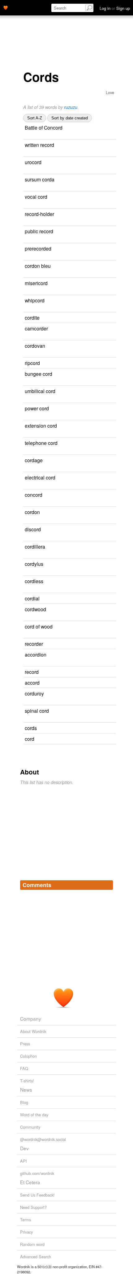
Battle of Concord (43, 127)
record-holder (39, 213)
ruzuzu (70, 107)
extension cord (41, 425)
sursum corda (39, 179)
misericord (36, 283)
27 (110, 283)
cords (31, 727)
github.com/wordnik (37, 1173)
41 (109, 512)
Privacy (26, 1232)
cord (29, 738)
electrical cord (40, 477)
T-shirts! (27, 1081)
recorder (34, 643)
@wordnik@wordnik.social (43, 1139)
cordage (34, 460)
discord (33, 529)
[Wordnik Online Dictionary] (5, 7)
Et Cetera (30, 1182)
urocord (33, 162)
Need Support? (33, 1207)
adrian (76, 283)
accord (32, 682)
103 (103, 599)
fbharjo (84, 145)
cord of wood (39, 626)
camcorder (36, 328)
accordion (35, 654)
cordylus (34, 563)
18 (106, 644)
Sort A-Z (34, 118)
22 (112, 460)
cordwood (35, 609)
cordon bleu (38, 265)
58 (111, 495)
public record (39, 231)
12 (112, 581)
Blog (24, 1102)
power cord (37, 408)
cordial (32, 598)
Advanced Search (35, 1256)
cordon (32, 511)
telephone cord (41, 442)
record (32, 671)
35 (97, 739)
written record (39, 144)
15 (110, 329)
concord (33, 494)
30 (109, 655)
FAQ (24, 1068)
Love (110, 92)
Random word (32, 1244)
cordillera (35, 546)
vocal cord (36, 196)
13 (107, 301)
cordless (34, 581)
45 (101, 672)
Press (25, 1044)
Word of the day (34, 1115)
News (26, 1089)
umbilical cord (40, 391)
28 (25, 555)
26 (108, 346)
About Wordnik (33, 1031)
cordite (32, 317)
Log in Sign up (115, 8)
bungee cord (38, 373)
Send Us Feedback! (37, 1195)
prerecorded (38, 248)
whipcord (35, 300)
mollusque (75, 460)
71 (102, 683)
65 (110, 530)
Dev (24, 1148)
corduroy (34, 693)
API (23, 1161)
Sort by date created (69, 118)
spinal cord (37, 710)
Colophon (28, 1056)
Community (30, 1127)
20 (102, 318)
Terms (25, 1219)
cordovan (35, 345)
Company (30, 1018)
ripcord (32, 362)
